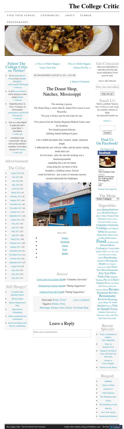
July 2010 (15, 270)
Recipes (114, 289)
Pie (106, 282)
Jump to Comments (79, 81)
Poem (62, 307)
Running (112, 299)
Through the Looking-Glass (51, 285)
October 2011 (15, 212)
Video (107, 315)
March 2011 (15, 239)
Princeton (106, 286)
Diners (114, 232)
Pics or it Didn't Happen (107, 281)
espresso (113, 238)
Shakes (105, 302)
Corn (109, 228)
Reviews (103, 299)
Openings (99, 280)
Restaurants (107, 295)
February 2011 (15, 243)
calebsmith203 (19, 75)
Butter (98, 216)
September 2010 (15, 262)
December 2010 (16, 250)
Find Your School (21, 15)
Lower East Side (113, 251)
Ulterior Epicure (108, 392)
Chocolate (101, 222)
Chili (116, 215)
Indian (116, 248)
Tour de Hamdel (107, 307)
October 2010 (15, 258)
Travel (63, 299)
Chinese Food (112, 219)
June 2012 (16, 180)
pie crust (111, 283)
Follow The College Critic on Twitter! (16, 67)
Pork (100, 286)
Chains (103, 216)
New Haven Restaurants (107, 269)
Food (62, 303)
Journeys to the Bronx (108, 367)
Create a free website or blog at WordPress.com (82, 426)
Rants (105, 289)
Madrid (100, 258)
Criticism (114, 228)
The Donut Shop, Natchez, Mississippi (62, 91)
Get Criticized (107, 63)
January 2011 (15, 246)
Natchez (54, 307)
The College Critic (94, 6)
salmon (100, 302)
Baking (105, 209)
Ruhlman (108, 381)
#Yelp (11, 78)
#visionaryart (17, 115)
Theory (109, 306)
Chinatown (102, 218)
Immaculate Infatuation (108, 416)
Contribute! (50, 15)
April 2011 (15, 235)
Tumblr (86, 15)
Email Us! (107, 120)
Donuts (55, 303)
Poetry (56, 299)
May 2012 (16, 184)
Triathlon (101, 312)
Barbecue (113, 209)
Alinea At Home (108, 385)
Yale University (109, 318)
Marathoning (110, 257)
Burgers (114, 212)
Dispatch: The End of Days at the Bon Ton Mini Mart (108, 353)
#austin (20, 97)
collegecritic (44, 75)
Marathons (101, 261)
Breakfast (106, 212)
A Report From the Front (50, 291)
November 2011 (16, 208)
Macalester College (110, 254)
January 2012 (15, 200)
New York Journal (108, 412)
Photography (18, 22)
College (114, 222)
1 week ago (17, 87)
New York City (107, 274)
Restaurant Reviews (107, 292)
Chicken (110, 215)
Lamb (103, 251)
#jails (24, 78)
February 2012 (16, 196)
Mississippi (45, 307)
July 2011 (15, 223)
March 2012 (16, 192)
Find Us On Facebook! (107, 141)
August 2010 (16, 266)
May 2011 (15, 231)
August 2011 (15, 219)
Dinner (110, 235)
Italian (98, 251)
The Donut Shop (80, 307)
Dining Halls (102, 234)
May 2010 (15, 278)
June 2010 (15, 274)
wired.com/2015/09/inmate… (19, 84)
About (70, 15)
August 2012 (16, 173)
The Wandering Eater (108, 396)
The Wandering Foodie (108, 404)
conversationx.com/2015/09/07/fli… (22, 112)
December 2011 (16, 204)
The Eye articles (17, 298)
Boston (99, 213)
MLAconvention (19, 91)
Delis (101, 231)
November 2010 (15, 254)
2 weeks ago (17, 134)
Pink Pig (108, 408)
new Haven (112, 266)
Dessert (108, 231)
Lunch (100, 254)
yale (112, 315)
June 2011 (15, 227)
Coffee (108, 221)
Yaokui (108, 400)
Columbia (22, 149)
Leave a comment (81, 299)
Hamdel (104, 245)
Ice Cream (109, 248)
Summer (101, 305)
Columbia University (107, 225)
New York (104, 273)
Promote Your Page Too (107, 189)
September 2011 (15, 215)
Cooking (101, 228)
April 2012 (16, 188)
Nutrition (113, 276)
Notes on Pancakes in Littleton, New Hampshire (108, 337)
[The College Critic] (107, 186)
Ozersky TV (108, 389)
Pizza (117, 283)
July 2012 (16, 177)
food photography (113, 242)
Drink (107, 238)
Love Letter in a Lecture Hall (50, 279)
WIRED (18, 81)
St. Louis (113, 302)
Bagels (99, 209)
